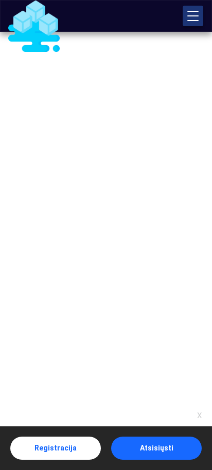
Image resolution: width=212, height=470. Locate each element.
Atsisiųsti (156, 448)
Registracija (55, 448)
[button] (193, 16)
